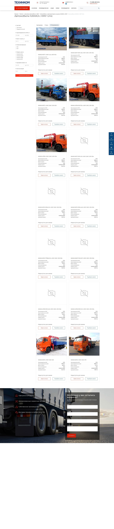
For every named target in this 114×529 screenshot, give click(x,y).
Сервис (57, 8)
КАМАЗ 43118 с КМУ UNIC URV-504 (47, 156)
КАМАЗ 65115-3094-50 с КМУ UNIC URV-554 (49, 207)
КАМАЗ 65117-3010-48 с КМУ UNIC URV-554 (82, 52)
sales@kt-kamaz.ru (69, 2)
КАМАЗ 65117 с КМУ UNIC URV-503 (47, 105)
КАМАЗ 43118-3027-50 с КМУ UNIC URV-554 (82, 105)
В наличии (34, 8)
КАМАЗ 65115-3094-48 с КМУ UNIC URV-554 (82, 207)
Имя (68, 404)
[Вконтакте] (66, 3)
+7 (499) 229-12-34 (95, 2)
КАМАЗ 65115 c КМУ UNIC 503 (46, 360)
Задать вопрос (44, 73)
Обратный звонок (93, 3)
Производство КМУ (44, 8)
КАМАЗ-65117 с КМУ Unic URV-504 (47, 54)
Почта (68, 418)
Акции (52, 8)
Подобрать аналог (58, 73)
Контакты (73, 8)
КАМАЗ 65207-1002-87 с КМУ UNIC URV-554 (82, 258)
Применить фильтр (24, 75)
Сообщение (70, 425)
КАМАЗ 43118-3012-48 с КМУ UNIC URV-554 (49, 309)
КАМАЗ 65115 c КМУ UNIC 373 (78, 360)
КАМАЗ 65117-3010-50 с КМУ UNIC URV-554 (82, 156)
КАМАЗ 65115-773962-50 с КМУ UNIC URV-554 (50, 258)
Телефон (69, 411)
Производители (65, 8)
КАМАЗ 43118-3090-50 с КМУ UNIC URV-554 (82, 309)
